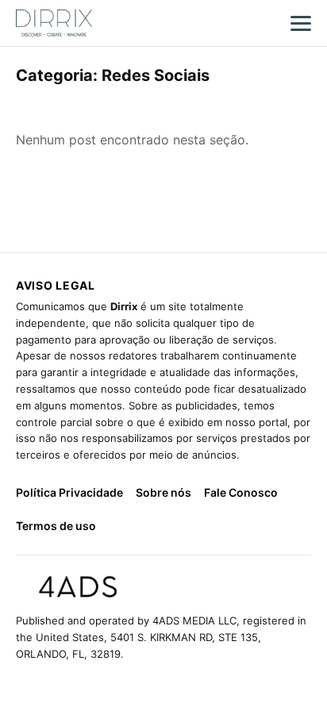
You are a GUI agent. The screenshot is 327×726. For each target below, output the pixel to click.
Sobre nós (163, 492)
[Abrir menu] (300, 23)
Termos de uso (56, 525)
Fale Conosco (241, 492)
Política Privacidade (69, 492)
